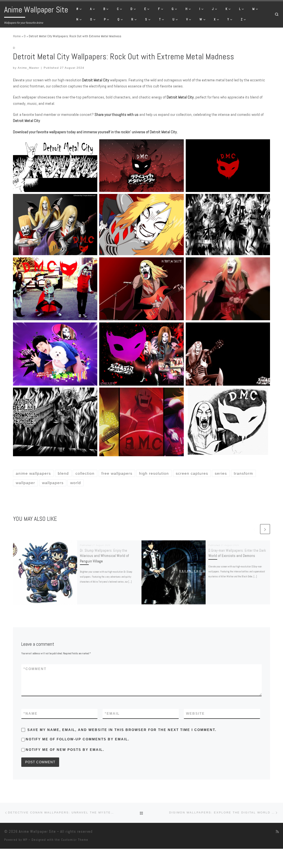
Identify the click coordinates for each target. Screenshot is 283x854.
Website (195, 714)
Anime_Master (28, 67)
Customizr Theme (74, 840)
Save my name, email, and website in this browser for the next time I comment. (121, 730)
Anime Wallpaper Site (37, 831)
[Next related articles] (265, 529)
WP (25, 840)
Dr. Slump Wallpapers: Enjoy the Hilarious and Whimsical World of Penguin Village (104, 556)
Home (17, 36)
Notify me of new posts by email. (65, 750)
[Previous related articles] (254, 529)
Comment (34, 669)
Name (30, 714)
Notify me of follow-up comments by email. (77, 739)
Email (112, 714)
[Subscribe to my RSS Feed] (277, 831)
